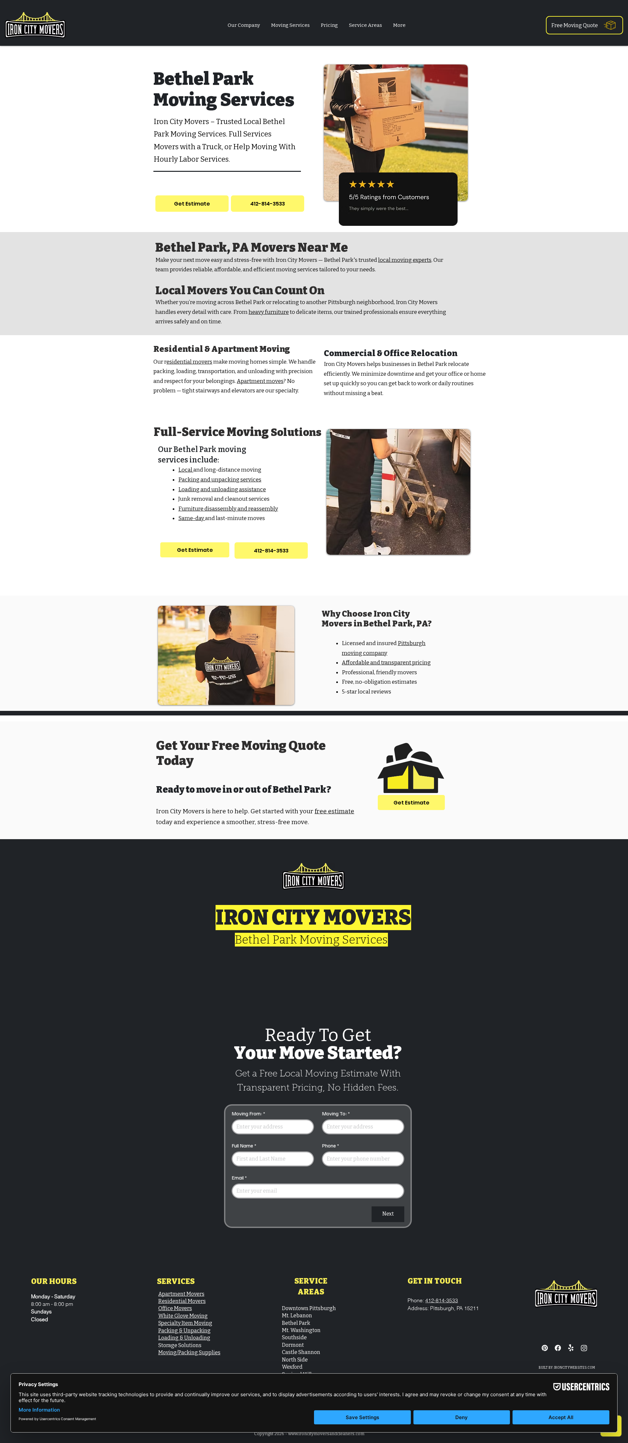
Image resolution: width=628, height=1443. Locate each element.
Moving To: (336, 1113)
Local (185, 469)
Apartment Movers (181, 1294)
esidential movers (189, 361)
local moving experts (404, 260)
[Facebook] (558, 1348)
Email (239, 1177)
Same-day (191, 518)
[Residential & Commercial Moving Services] (571, 1348)
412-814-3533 (441, 1300)
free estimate (334, 811)
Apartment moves (260, 381)
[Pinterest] (545, 1348)
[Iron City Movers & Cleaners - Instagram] (584, 1348)
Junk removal (195, 499)
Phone (330, 1145)
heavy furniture (269, 312)
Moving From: (248, 1113)
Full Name (244, 1145)
